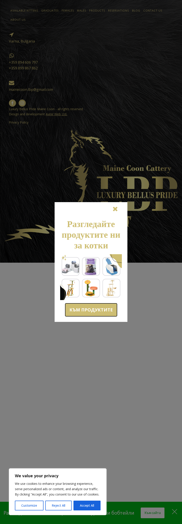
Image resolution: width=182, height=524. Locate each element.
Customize (29, 505)
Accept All (87, 505)
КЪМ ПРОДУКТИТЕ (91, 310)
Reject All (58, 505)
